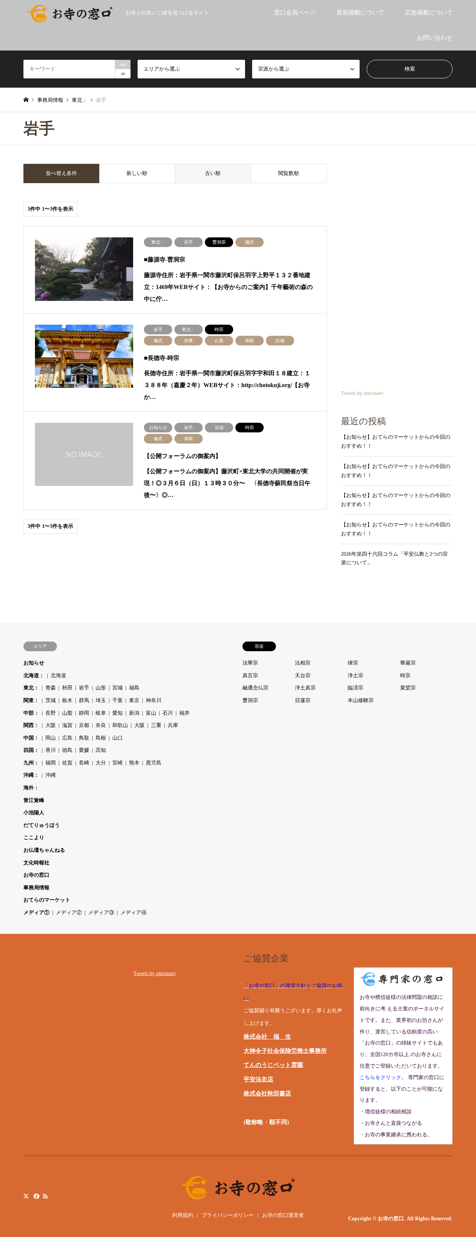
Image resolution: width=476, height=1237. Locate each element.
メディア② (69, 912)
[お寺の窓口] (70, 12)
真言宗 (250, 675)
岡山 (50, 738)
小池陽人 (33, 812)
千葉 (117, 700)
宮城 (117, 688)
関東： (31, 700)
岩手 (84, 688)
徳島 (67, 750)
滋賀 (67, 725)
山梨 (67, 713)
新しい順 (136, 173)
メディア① (36, 912)
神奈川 (153, 700)
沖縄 (50, 775)
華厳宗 (408, 663)
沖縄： (31, 775)
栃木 (67, 700)
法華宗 (250, 663)
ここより (33, 837)
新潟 (134, 713)
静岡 (84, 713)
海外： (31, 787)
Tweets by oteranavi (362, 393)
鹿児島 (153, 763)
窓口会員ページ (295, 12)
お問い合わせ (435, 38)
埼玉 (101, 700)
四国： (31, 750)
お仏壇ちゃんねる (44, 850)
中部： (31, 713)
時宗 (405, 675)
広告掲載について (429, 12)
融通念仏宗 (255, 688)
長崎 (84, 763)
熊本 (134, 763)
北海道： (33, 675)
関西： (31, 725)
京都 (84, 725)
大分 (101, 763)
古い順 (213, 173)
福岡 (50, 763)
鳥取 (84, 738)
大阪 (50, 725)
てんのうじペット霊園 (273, 1065)
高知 (101, 750)
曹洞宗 (250, 700)
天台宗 (303, 675)
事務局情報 (36, 887)
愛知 (117, 713)
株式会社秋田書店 (267, 1093)
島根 (101, 738)
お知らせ (33, 663)
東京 (134, 700)
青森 (50, 688)
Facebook (35, 1196)
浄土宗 (355, 675)
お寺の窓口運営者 (283, 1215)
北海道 (58, 675)
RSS (45, 1196)
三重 (156, 725)
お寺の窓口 (36, 875)
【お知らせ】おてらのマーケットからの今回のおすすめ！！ (395, 441)
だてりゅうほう (41, 825)
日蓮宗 (303, 700)
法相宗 (303, 663)
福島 (134, 688)
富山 (151, 713)
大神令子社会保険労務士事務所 (285, 1051)
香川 (50, 750)
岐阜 (101, 713)
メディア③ (101, 912)
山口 (117, 738)
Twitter (26, 1196)
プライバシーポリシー (228, 1215)
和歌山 (120, 725)
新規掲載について (360, 12)
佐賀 (67, 763)
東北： (31, 688)
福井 (184, 713)
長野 (50, 713)
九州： (31, 763)
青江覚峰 (33, 800)
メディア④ (133, 912)
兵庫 (173, 725)
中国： (31, 738)
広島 (67, 738)
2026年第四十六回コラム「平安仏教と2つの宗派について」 (394, 558)
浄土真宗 (305, 688)
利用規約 (182, 1215)
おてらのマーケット (46, 900)
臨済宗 (355, 688)
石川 (168, 713)
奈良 (101, 725)
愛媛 (84, 750)
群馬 (84, 700)
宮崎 (117, 763)
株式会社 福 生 (267, 1036)
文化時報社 (36, 863)
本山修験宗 (361, 700)
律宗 (353, 663)
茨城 (50, 700)
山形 (101, 688)
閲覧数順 (288, 173)
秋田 (67, 688)
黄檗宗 (408, 688)
